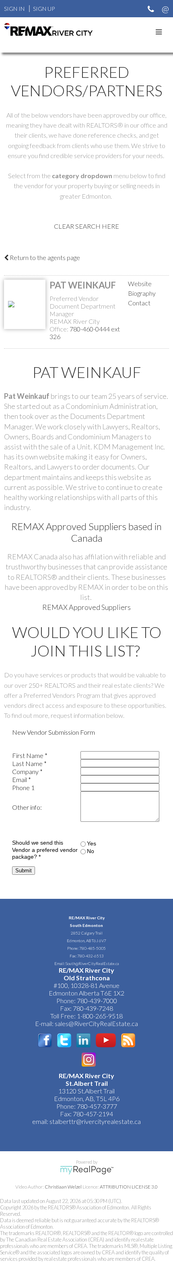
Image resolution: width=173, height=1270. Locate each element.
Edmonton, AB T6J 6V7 (86, 940)
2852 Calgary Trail (87, 933)
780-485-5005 (92, 948)
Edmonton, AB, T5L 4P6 (86, 1098)
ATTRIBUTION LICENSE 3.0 (129, 1187)
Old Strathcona (87, 977)
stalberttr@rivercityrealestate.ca (94, 1121)
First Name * (29, 755)
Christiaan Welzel (63, 1187)
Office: (59, 329)
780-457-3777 (97, 1106)
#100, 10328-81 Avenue (86, 985)
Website (140, 283)
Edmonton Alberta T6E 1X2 (86, 993)
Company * (27, 771)
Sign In (14, 8)
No (90, 851)
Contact (139, 303)
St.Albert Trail (87, 1083)
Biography (142, 293)
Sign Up (44, 8)
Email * (21, 779)
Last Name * (29, 763)
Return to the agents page (44, 257)
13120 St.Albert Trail (86, 1091)
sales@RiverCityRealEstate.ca (96, 1023)
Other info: (27, 807)
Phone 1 (23, 787)
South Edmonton (86, 925)
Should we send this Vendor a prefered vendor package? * (45, 850)
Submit (23, 871)
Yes (91, 843)
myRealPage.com (87, 1170)
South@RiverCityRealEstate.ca (92, 963)
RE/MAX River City (87, 917)
